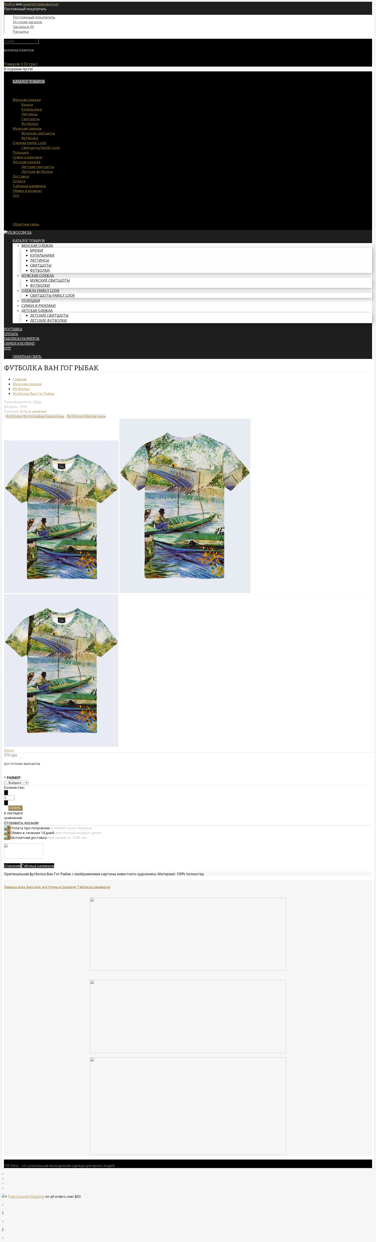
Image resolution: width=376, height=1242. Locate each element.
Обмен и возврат (27, 190)
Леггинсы (29, 114)
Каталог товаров (29, 81)
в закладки (13, 813)
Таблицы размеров (29, 185)
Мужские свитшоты (38, 133)
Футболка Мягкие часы (86, 416)
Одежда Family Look (29, 142)
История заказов (27, 22)
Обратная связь (26, 224)
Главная (20, 379)
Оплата (19, 181)
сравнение (13, 817)
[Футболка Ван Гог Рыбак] (61, 591)
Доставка (21, 176)
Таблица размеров (38, 865)
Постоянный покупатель (34, 17)
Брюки (27, 104)
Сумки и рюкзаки (27, 157)
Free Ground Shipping (26, 1196)
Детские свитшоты (37, 166)
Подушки (21, 152)
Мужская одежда (27, 128)
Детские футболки (37, 171)
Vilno (37, 401)
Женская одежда (27, 99)
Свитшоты (30, 118)
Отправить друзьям (21, 822)
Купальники (31, 109)
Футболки (29, 123)
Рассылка (21, 31)
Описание (12, 865)
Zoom (9, 750)
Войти (9, 4)
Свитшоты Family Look (40, 147)
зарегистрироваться (40, 4)
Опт (16, 195)
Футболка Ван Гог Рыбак (34, 393)
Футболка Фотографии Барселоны (35, 416)
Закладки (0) (23, 26)
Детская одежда (26, 162)
